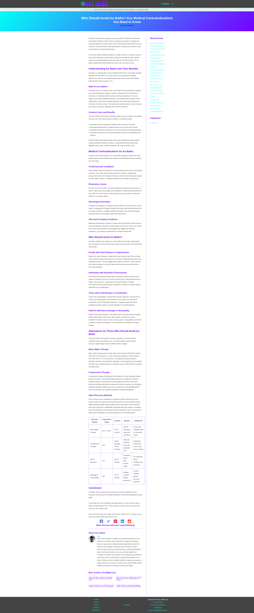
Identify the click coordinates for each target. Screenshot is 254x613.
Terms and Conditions (157, 605)
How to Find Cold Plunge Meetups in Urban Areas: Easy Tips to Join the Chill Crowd (157, 90)
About (96, 602)
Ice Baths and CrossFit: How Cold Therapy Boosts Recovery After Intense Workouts (156, 105)
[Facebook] (101, 521)
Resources (96, 610)
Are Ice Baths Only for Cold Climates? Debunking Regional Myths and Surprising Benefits (157, 61)
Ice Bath (96, 599)
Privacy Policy (158, 602)
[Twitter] (108, 521)
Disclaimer (157, 607)
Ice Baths (165, 4)
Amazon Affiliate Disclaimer (158, 610)
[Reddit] (129, 521)
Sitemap (96, 607)
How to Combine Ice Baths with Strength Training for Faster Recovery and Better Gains (100, 579)
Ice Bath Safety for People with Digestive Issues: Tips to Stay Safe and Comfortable (128, 586)
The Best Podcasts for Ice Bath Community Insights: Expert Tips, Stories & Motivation (101, 586)
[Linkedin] (122, 521)
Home (83, 10)
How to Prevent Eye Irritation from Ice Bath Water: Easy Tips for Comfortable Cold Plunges (129, 579)
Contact (96, 605)
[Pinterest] (115, 521)
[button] (172, 4)
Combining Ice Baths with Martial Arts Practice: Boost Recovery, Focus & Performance (157, 75)
